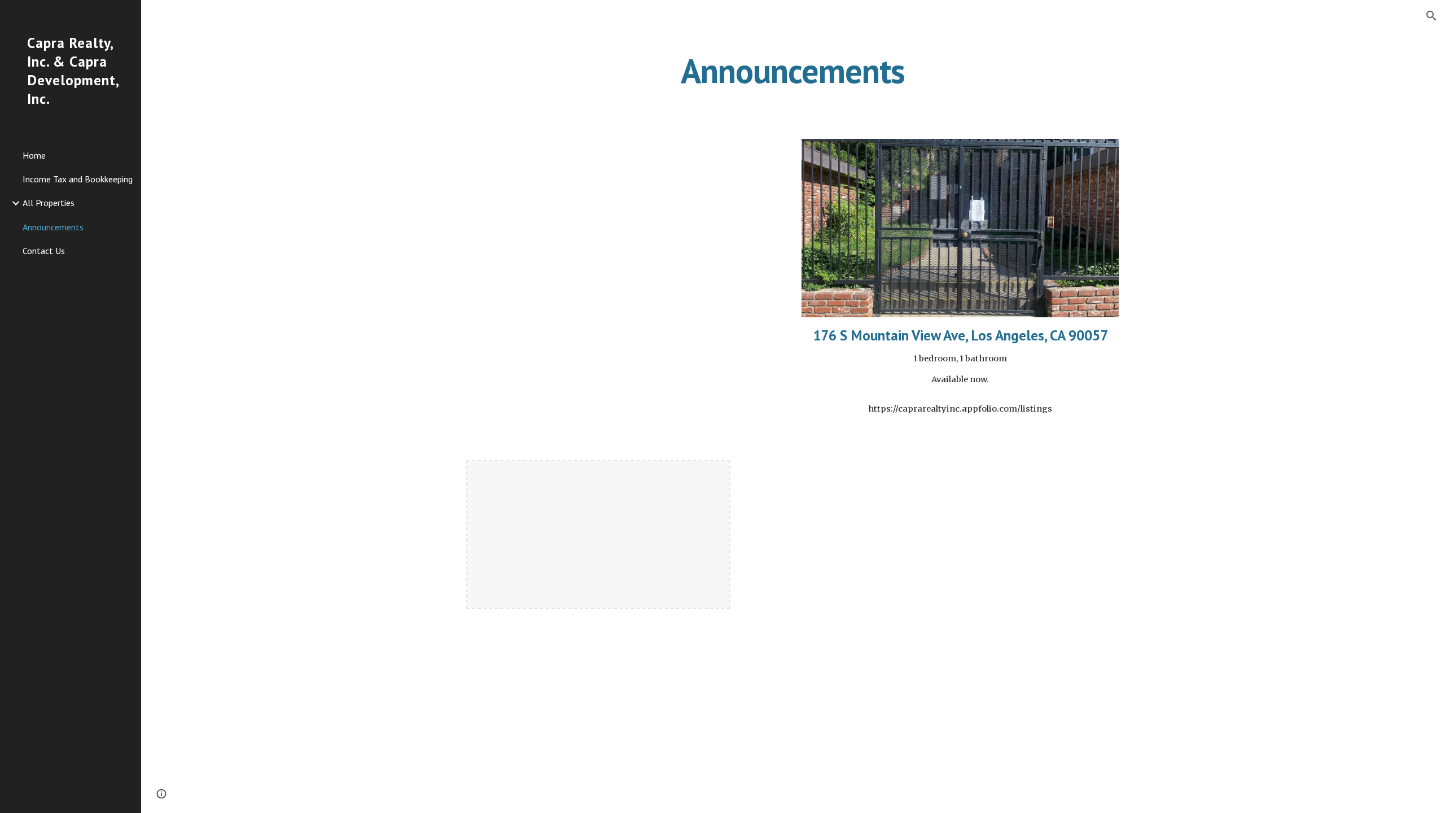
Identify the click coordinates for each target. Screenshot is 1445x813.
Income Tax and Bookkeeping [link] (78, 179)
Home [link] (34, 155)
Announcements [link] (53, 227)
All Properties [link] (49, 202)
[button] (1431, 15)
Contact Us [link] (44, 250)
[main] (793, 70)
